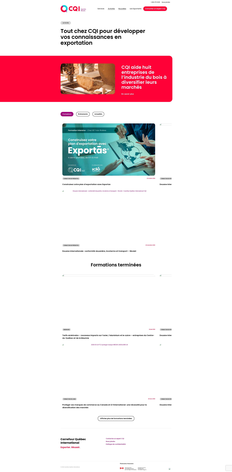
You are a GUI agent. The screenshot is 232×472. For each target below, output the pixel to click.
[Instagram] (169, 439)
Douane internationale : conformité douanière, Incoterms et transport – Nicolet (99, 251)
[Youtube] (159, 439)
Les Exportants (135, 9)
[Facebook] (164, 439)
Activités (111, 9)
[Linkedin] (155, 439)
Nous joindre (166, 2)
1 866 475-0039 (155, 2)
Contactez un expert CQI (115, 439)
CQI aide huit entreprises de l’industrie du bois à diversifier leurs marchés (144, 77)
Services (101, 9)
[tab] (67, 114)
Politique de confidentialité (116, 444)
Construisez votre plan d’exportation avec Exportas (86, 184)
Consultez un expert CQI (155, 9)
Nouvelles (122, 9)
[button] (145, 2)
